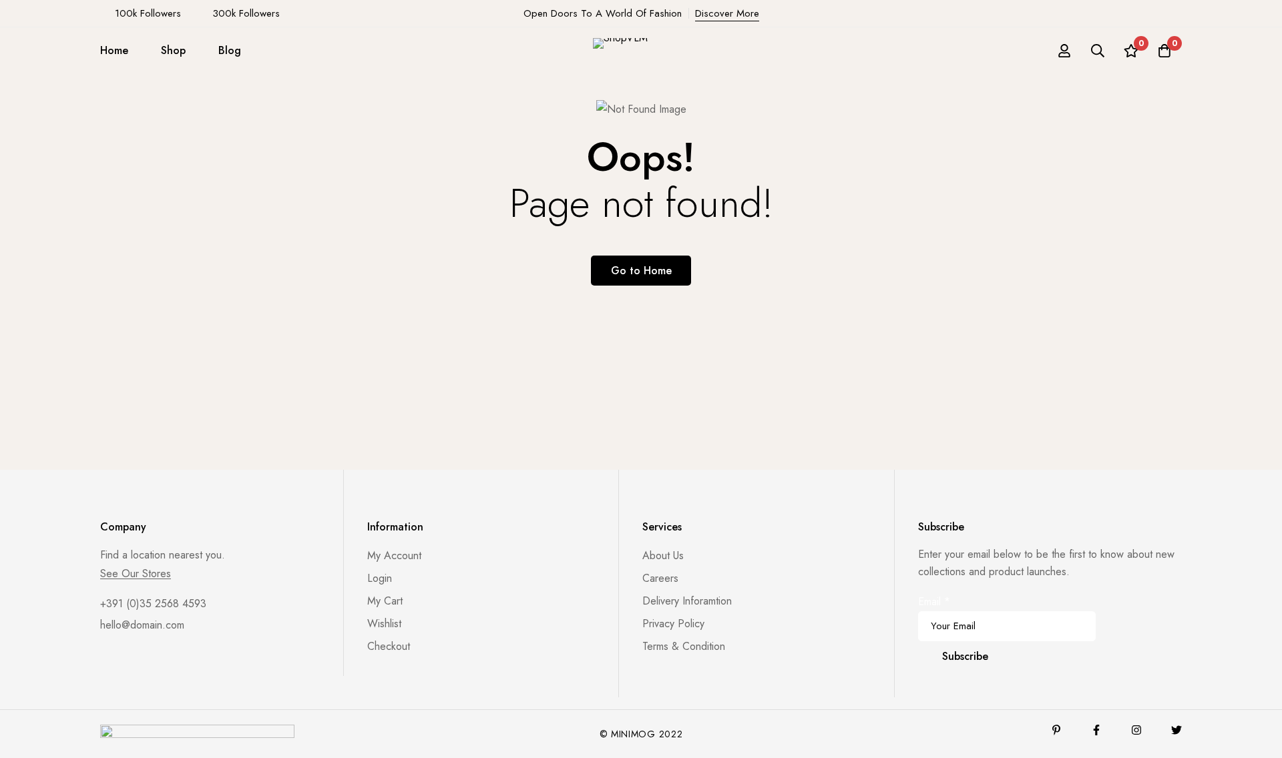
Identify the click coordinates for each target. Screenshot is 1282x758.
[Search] (1097, 50)
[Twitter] (1176, 730)
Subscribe (965, 656)
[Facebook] (1096, 730)
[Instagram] (1136, 730)
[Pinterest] (1056, 730)
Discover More (727, 13)
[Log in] (1064, 50)
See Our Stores (135, 573)
